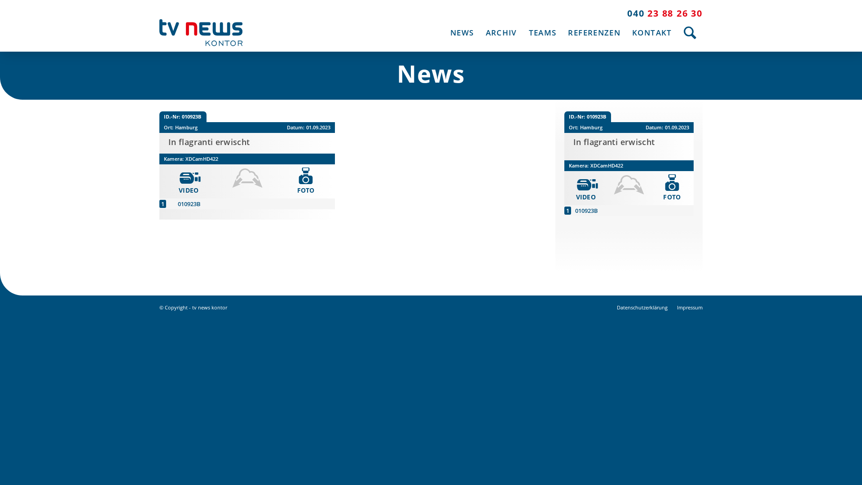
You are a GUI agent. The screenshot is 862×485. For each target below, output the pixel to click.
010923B (189, 204)
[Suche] (690, 32)
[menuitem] (461, 32)
